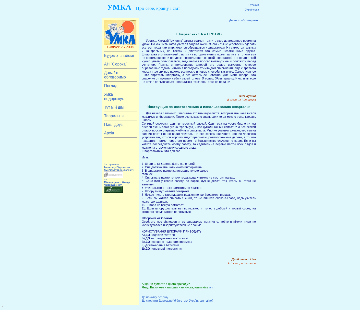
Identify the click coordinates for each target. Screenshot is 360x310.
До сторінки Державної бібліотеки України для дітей (178, 300)
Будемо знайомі (119, 55)
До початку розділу (155, 297)
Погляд (110, 86)
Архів (109, 133)
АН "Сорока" (115, 64)
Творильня (114, 116)
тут (211, 287)
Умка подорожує (114, 96)
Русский (254, 4)
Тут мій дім (114, 107)
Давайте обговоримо (115, 75)
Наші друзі (113, 124)
